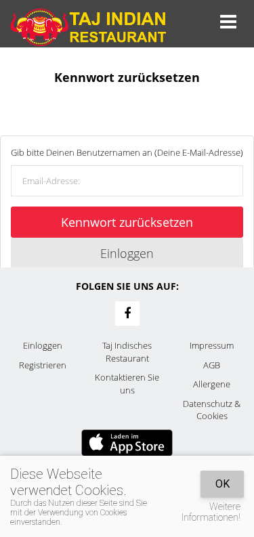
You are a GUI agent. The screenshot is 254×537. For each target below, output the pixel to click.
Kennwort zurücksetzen (127, 222)
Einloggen (127, 253)
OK (222, 483)
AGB (211, 365)
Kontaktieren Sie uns (127, 383)
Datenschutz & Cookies (211, 410)
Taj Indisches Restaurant (127, 351)
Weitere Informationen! (211, 512)
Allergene (211, 384)
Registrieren (42, 365)
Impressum (212, 345)
